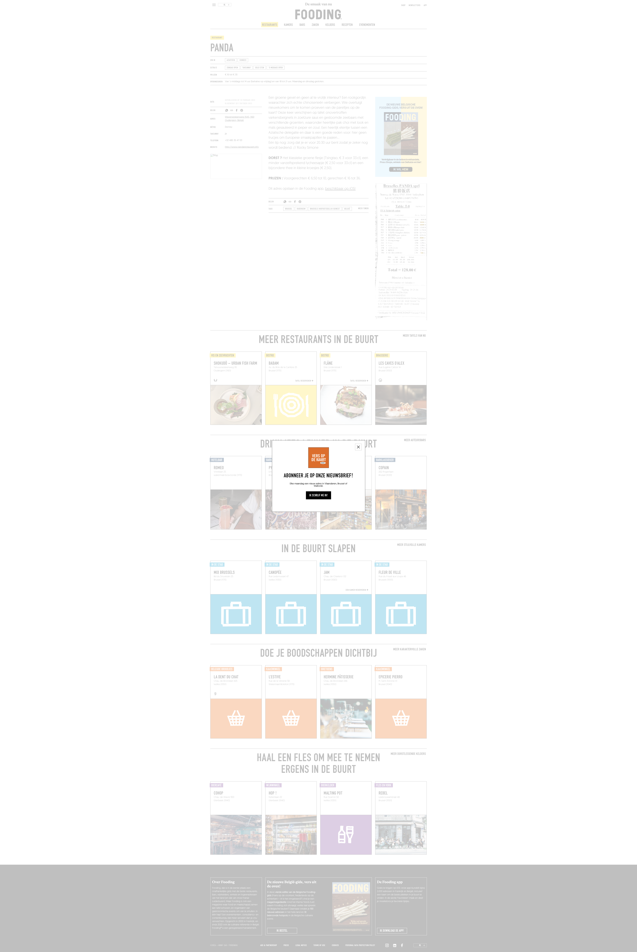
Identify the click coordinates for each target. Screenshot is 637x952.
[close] (358, 447)
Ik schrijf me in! (318, 495)
